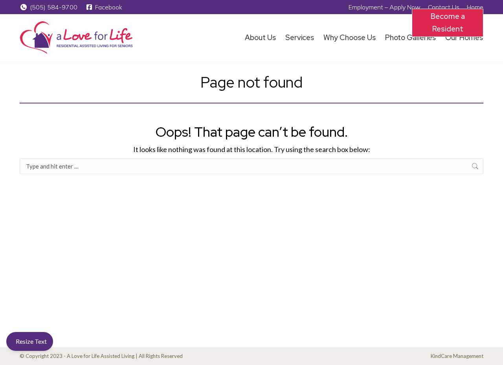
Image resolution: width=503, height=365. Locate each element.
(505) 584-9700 (53, 7)
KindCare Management (457, 356)
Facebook (108, 7)
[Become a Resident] (479, 37)
